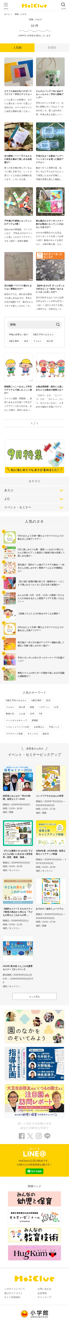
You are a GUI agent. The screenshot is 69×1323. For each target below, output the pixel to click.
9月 (40, 713)
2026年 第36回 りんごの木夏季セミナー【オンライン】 (18, 968)
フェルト (37, 341)
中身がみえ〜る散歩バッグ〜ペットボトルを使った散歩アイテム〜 (50, 159)
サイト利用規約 (12, 1297)
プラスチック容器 (14, 733)
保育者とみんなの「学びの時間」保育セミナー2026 (16, 797)
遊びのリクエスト (13, 1293)
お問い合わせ (44, 1289)
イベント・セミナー (17, 507)
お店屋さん (39, 727)
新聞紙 (35, 720)
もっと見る (34, 996)
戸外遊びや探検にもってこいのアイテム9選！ (18, 222)
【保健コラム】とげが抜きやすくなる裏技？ (39, 613)
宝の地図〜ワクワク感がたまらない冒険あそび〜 (18, 287)
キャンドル (32, 733)
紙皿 (32, 707)
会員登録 (42, 1293)
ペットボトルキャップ (16, 720)
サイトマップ (44, 1297)
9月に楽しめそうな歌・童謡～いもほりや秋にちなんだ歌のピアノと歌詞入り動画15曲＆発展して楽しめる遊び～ (41, 552)
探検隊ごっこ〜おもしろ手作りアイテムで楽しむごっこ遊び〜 (18, 389)
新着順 (52, 47)
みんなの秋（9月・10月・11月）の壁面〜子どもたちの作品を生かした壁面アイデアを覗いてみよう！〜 (41, 598)
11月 (56, 707)
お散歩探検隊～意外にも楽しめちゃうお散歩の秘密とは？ (50, 388)
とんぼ (22, 713)
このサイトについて (14, 1289)
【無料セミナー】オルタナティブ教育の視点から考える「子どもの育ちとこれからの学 (18, 912)
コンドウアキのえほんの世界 (50, 796)
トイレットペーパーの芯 (17, 727)
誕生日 (46, 733)
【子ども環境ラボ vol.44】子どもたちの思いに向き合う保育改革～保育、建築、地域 (18, 854)
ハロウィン (44, 707)
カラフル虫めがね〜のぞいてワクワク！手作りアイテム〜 (18, 92)
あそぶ (8, 490)
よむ (7, 498)
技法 (26, 341)
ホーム (7, 14)
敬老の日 (10, 713)
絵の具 (50, 341)
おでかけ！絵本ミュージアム (50, 909)
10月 (32, 713)
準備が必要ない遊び (18, 334)
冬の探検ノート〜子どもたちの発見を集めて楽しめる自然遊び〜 (18, 159)
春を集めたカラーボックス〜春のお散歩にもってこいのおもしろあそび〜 (50, 224)
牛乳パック (54, 727)
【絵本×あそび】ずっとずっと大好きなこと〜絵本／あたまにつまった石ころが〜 (50, 288)
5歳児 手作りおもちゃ (43, 334)
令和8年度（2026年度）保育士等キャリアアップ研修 (50, 852)
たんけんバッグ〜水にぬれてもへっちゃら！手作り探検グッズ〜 (50, 94)
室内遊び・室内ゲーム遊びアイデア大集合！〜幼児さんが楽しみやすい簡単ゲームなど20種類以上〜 (41, 567)
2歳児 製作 (14, 341)
